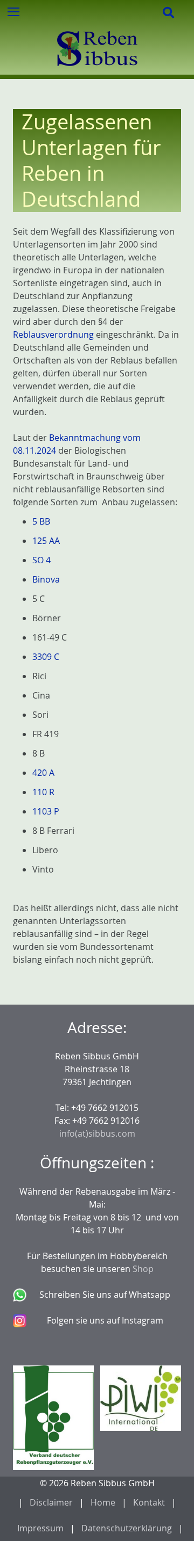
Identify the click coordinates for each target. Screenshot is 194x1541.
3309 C (45, 657)
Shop (143, 1269)
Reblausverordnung (53, 334)
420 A (43, 773)
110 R (43, 792)
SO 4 (41, 560)
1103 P (45, 811)
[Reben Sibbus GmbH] (97, 68)
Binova (46, 579)
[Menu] (12, 11)
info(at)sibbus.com (97, 1133)
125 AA (46, 541)
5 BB (41, 521)
